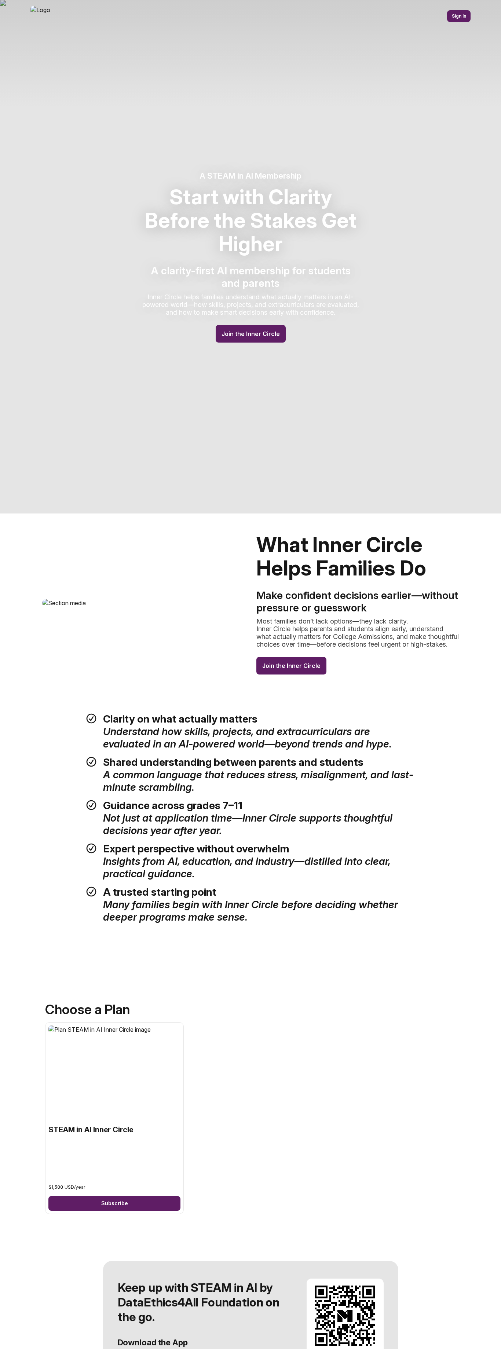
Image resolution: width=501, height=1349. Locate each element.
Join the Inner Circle (251, 333)
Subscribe (114, 1203)
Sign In (459, 16)
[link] (114, 1118)
